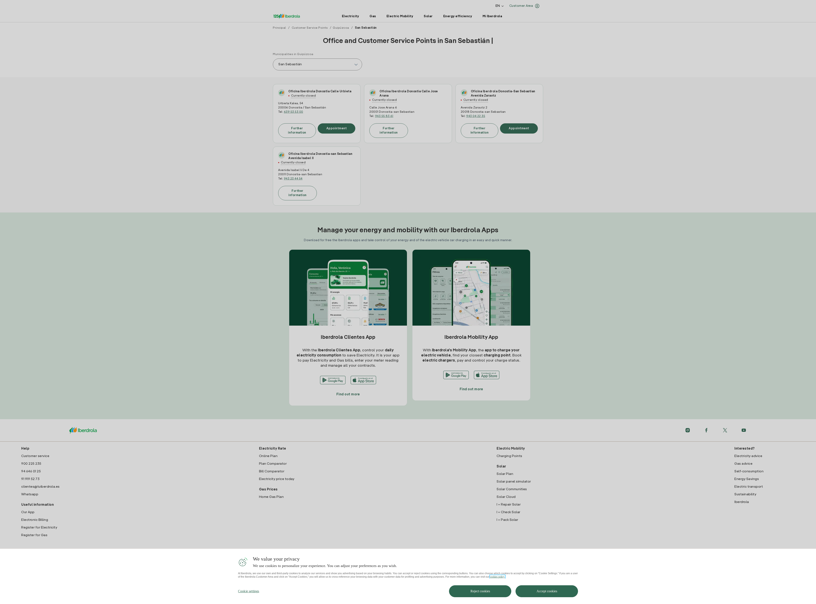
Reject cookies (480, 591)
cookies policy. (497, 576)
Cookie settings (248, 591)
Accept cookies (547, 591)
